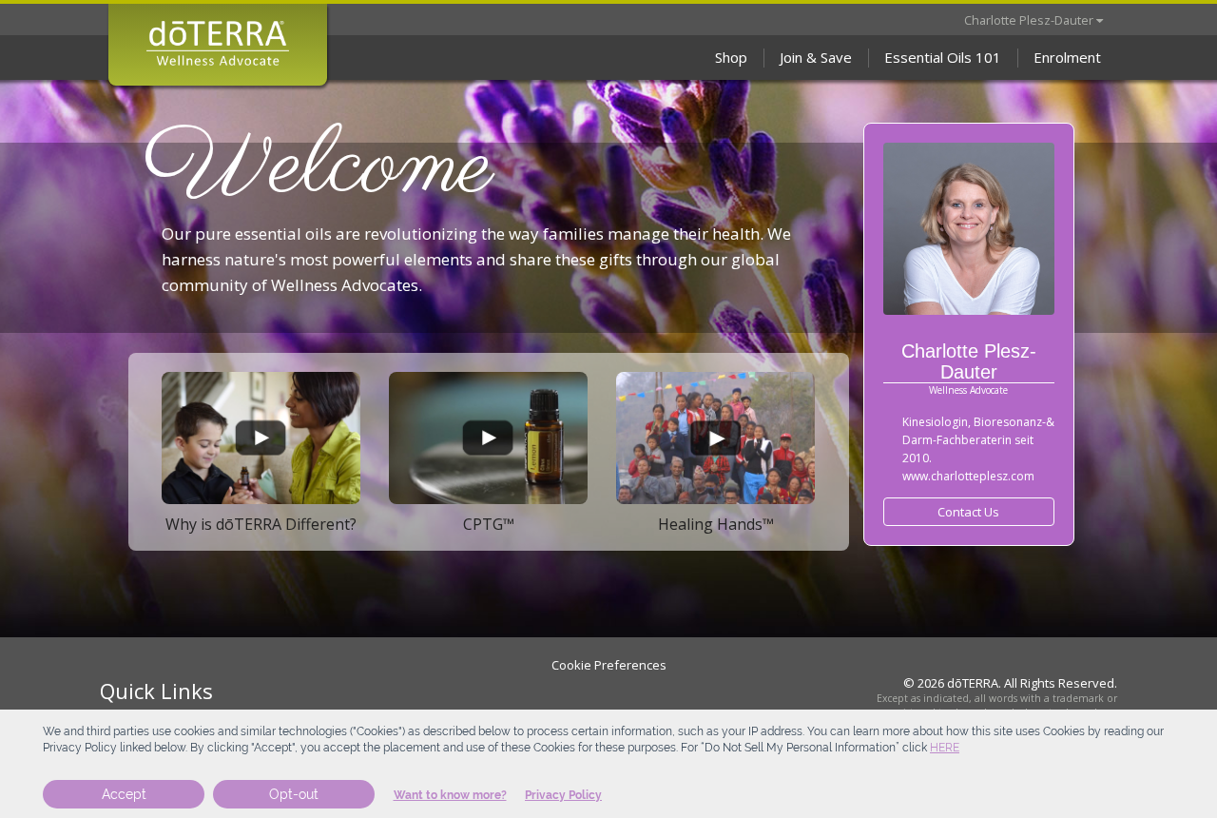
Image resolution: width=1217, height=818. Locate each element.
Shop (731, 57)
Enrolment (1067, 57)
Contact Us (968, 511)
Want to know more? (450, 795)
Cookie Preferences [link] (608, 664)
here (944, 747)
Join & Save (816, 57)
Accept (124, 794)
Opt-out (294, 794)
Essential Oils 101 (942, 57)
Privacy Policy (563, 795)
